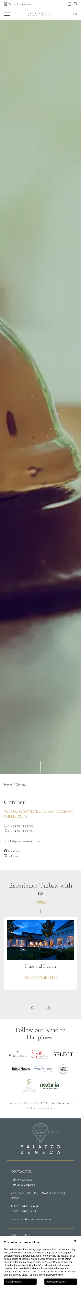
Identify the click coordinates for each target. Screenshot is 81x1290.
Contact (21, 784)
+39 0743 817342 (23, 831)
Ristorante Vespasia (23, 1184)
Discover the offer (40, 977)
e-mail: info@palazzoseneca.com (32, 1219)
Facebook (14, 851)
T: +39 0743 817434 (24, 1206)
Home (8, 784)
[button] (33, 1008)
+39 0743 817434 (23, 826)
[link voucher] (69, 4)
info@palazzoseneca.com (24, 841)
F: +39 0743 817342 (24, 1211)
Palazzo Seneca (21, 1180)
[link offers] (75, 4)
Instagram (13, 856)
